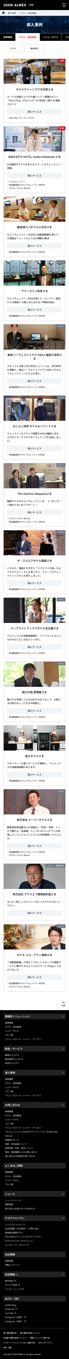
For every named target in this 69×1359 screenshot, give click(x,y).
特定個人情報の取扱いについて (15, 1337)
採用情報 (10, 1274)
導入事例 (12, 13)
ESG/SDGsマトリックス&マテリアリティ (23, 1236)
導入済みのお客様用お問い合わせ (20, 1156)
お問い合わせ (12, 1105)
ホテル (13, 48)
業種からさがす (12, 1055)
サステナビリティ (15, 1218)
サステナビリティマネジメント (19, 1240)
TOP (63, 1006)
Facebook (9, 1309)
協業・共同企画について (16, 1143)
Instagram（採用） (14, 1321)
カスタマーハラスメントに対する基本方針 (19, 1342)
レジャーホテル (50, 37)
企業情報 (9, 1260)
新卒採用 (9, 1280)
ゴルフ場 (9, 1034)
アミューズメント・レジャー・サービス (23, 1039)
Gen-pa (8, 1135)
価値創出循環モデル (14, 1232)
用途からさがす (12, 1063)
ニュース (10, 1194)
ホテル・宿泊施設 (28, 13)
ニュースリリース (13, 1200)
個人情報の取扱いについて (30, 1333)
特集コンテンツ (12, 1264)
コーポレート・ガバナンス (17, 1244)
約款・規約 (7, 1347)
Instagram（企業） (14, 1317)
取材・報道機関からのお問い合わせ (21, 1152)
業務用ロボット (12, 1139)
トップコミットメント (15, 1224)
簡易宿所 (34, 48)
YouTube (9, 1313)
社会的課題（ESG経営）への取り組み (22, 1228)
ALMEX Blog (10, 1305)
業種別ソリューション (17, 1016)
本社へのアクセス (45, 1342)
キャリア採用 (11, 1284)
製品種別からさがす (14, 1059)
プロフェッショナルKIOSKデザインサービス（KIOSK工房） (32, 1131)
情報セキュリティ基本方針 (40, 1337)
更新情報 (9, 1204)
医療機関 (7, 37)
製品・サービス (14, 1048)
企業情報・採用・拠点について (19, 1147)
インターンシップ (13, 1289)
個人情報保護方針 (10, 1333)
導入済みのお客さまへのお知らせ (20, 1208)
